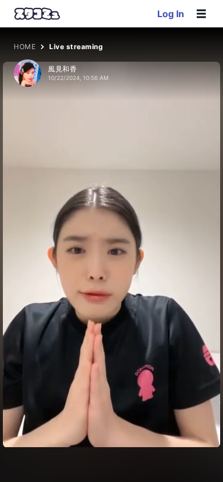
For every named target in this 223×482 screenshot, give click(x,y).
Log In (170, 13)
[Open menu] (201, 13)
